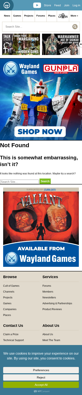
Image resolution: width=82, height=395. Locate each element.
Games (17, 15)
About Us (47, 334)
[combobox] (41, 26)
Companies (9, 309)
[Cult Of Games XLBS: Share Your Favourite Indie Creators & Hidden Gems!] (21, 46)
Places (51, 15)
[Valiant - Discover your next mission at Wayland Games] (41, 266)
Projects (28, 15)
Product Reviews (52, 309)
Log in (76, 5)
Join (66, 5)
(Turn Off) (50, 189)
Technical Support (13, 340)
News (7, 15)
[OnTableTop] (7, 5)
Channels (8, 291)
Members (47, 291)
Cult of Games (11, 285)
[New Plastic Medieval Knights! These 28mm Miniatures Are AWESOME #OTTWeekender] (61, 46)
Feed (57, 5)
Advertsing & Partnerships (57, 303)
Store (47, 5)
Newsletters (49, 297)
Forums (40, 15)
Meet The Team (51, 340)
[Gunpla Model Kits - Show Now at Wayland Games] (41, 99)
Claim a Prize (11, 334)
